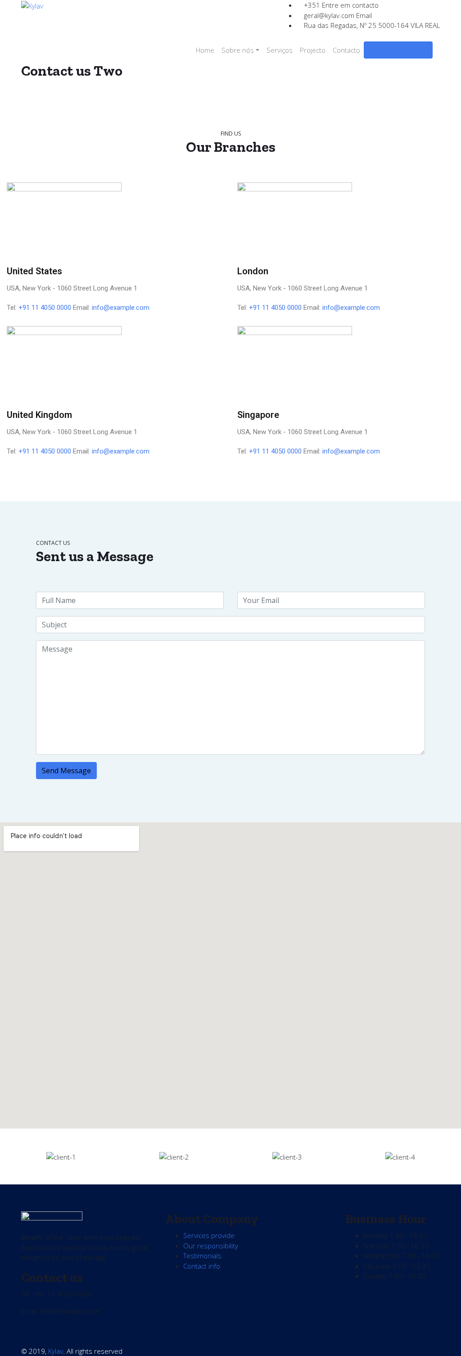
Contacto (346, 49)
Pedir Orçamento (398, 50)
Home (205, 49)
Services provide (209, 1235)
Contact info (201, 1265)
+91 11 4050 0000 (44, 308)
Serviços (280, 49)
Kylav (55, 1351)
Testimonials (202, 1255)
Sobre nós (237, 49)
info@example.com (120, 308)
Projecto (312, 49)
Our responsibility (210, 1245)
